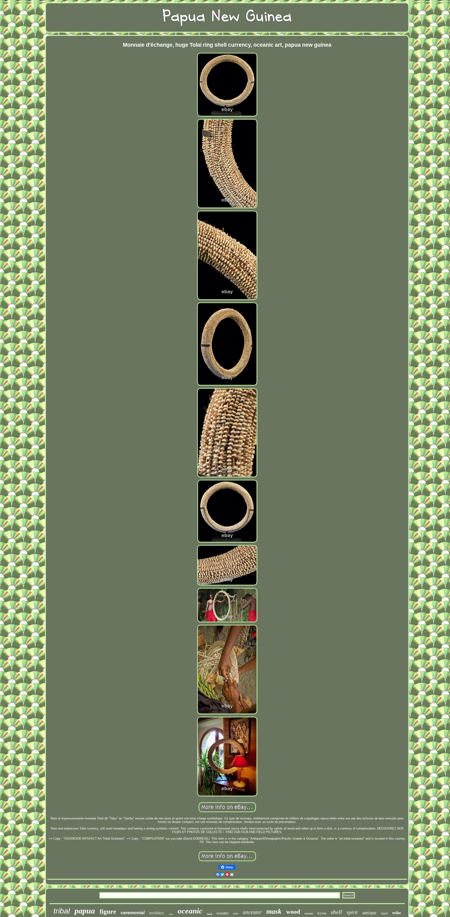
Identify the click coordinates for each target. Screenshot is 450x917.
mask (273, 911)
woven (309, 913)
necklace (156, 913)
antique (369, 912)
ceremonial (133, 912)
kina (322, 913)
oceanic (190, 911)
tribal (61, 911)
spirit (352, 912)
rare (171, 914)
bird (209, 914)
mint (235, 913)
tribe (396, 912)
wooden (223, 913)
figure (108, 911)
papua (85, 910)
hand (384, 913)
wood (293, 911)
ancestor (252, 912)
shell (336, 912)
